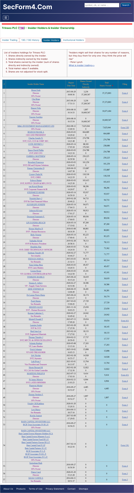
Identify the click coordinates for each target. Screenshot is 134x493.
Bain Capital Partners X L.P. (36, 448)
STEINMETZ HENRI (35, 192)
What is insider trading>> (82, 65)
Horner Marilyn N (36, 229)
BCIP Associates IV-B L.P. (35, 454)
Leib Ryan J (36, 361)
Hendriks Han (35, 247)
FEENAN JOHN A (35, 259)
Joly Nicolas (36, 355)
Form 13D (125, 127)
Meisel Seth (35, 90)
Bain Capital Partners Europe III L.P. (36, 442)
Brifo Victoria (36, 235)
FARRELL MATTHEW (35, 156)
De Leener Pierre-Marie (36, 295)
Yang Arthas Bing (36, 265)
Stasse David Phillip (36, 150)
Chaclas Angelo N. (36, 138)
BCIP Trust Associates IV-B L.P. (36, 425)
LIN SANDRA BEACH (35, 223)
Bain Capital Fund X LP (35, 445)
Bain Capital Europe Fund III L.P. (36, 439)
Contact (71, 488)
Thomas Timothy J (36, 337)
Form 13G (125, 445)
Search (125, 5)
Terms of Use (35, 488)
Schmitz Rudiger (35, 343)
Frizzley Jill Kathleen (36, 403)
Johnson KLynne (35, 210)
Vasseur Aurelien (35, 117)
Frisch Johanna (36, 349)
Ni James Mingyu (36, 379)
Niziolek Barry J (35, 198)
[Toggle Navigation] (6, 18)
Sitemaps (83, 488)
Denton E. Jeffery (36, 283)
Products (20, 488)
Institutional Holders (73, 40)
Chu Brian (36, 99)
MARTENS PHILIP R (36, 373)
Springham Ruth (35, 463)
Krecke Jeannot (36, 416)
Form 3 (125, 345)
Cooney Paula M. (36, 174)
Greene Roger (35, 271)
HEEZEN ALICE (36, 307)
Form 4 (125, 93)
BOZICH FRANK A (36, 132)
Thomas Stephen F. (35, 394)
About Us (8, 488)
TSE (21, 28)
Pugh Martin (36, 301)
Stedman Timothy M (36, 253)
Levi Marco (35, 409)
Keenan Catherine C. (36, 313)
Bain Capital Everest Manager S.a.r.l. (36, 436)
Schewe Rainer (36, 180)
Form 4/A (125, 321)
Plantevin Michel (35, 386)
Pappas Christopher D (35, 168)
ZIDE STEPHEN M (36, 289)
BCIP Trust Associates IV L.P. (36, 457)
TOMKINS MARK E (35, 277)
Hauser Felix (36, 108)
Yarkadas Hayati (35, 241)
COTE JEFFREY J (35, 144)
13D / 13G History (30, 40)
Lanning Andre (36, 325)
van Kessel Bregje (36, 186)
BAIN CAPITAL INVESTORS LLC (35, 422)
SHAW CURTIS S (35, 478)
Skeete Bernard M (36, 367)
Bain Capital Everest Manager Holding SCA (36, 433)
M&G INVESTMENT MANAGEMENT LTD (35, 126)
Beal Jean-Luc (35, 331)
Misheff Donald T (36, 319)
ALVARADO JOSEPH (36, 204)
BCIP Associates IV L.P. (35, 451)
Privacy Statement (55, 488)
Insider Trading (9, 40)
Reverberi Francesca (36, 162)
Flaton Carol (36, 472)
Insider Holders (51, 40)
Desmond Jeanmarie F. (36, 217)
